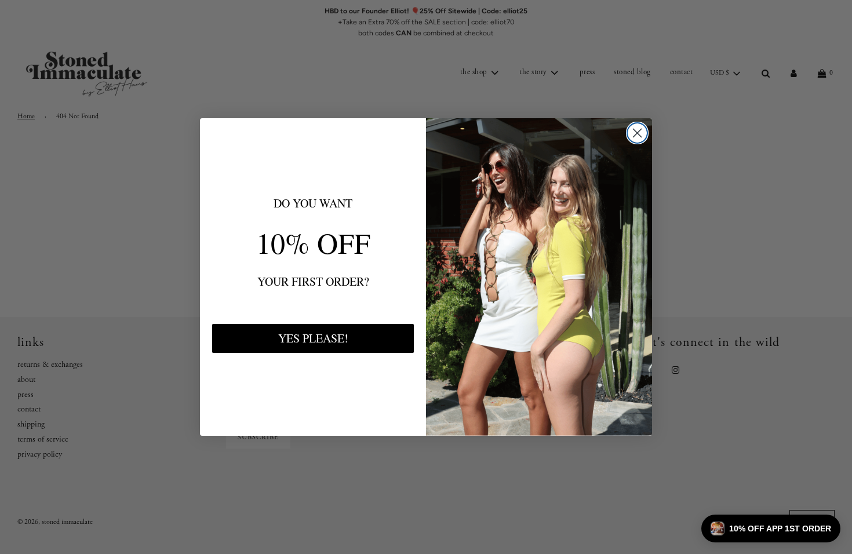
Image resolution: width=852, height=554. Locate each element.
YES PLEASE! (313, 338)
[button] (770, 528)
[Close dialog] (637, 133)
